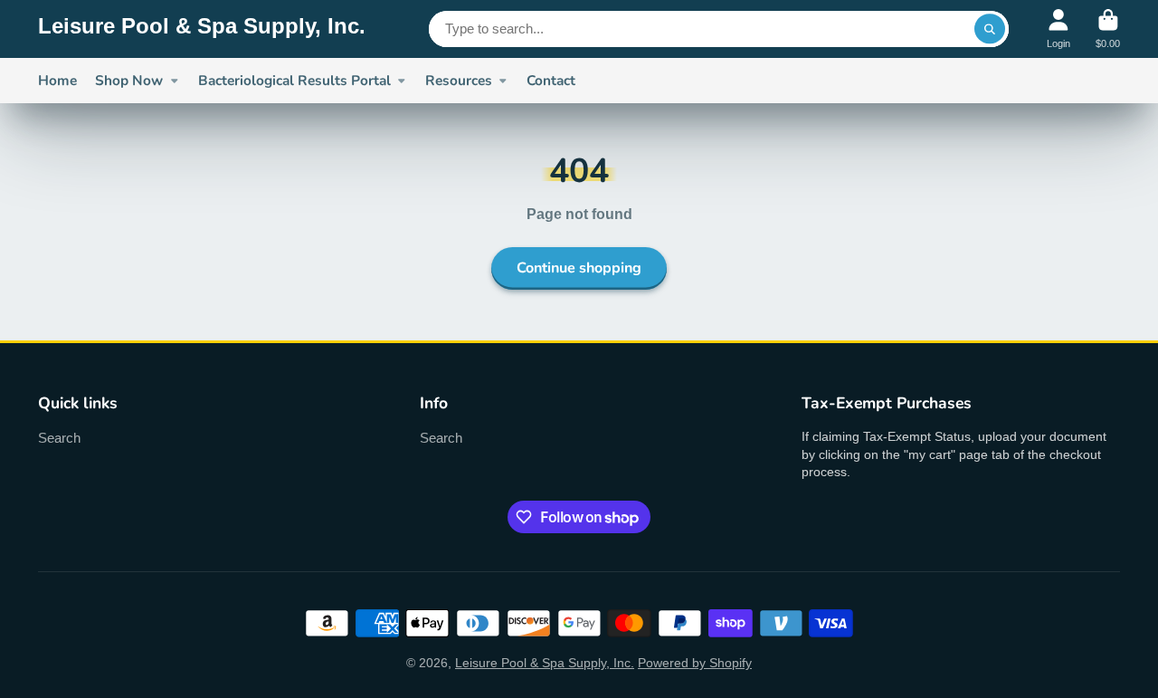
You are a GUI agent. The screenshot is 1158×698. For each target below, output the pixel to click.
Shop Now (129, 80)
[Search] (989, 29)
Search (59, 437)
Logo (201, 29)
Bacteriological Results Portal (294, 80)
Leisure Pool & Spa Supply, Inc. (544, 662)
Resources (458, 80)
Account (1058, 28)
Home (57, 80)
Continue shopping (579, 268)
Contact (551, 80)
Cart (1108, 28)
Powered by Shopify (695, 662)
